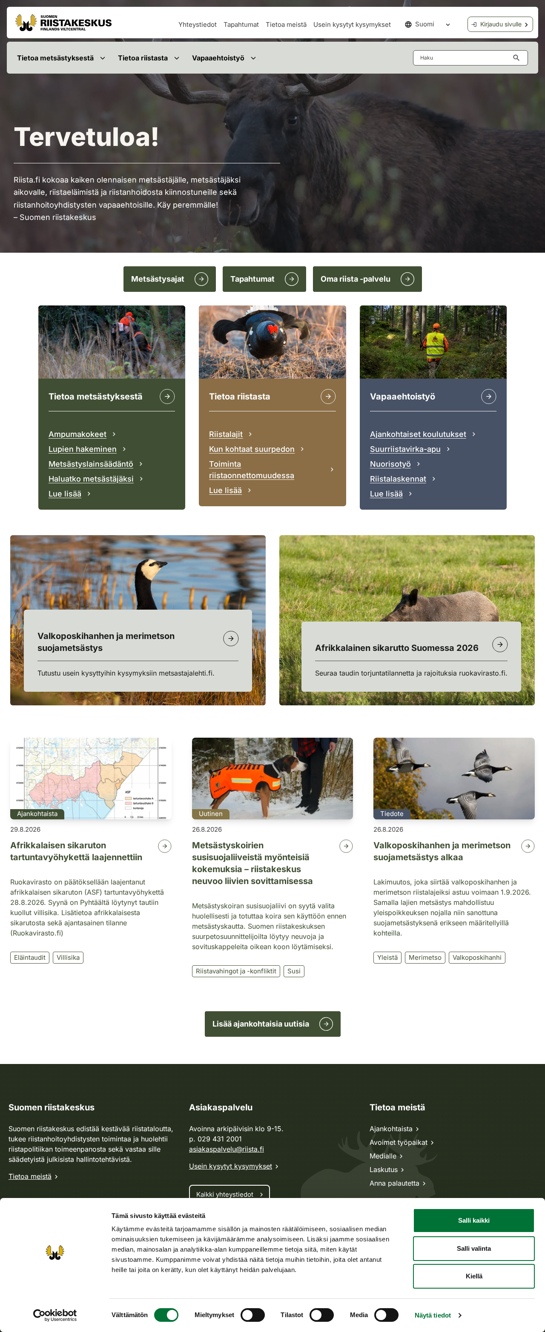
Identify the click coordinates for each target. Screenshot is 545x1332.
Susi (294, 971)
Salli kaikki (474, 1220)
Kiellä (474, 1276)
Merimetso (425, 957)
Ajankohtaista (37, 814)
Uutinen (211, 814)
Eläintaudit (30, 957)
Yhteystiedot (197, 24)
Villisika (68, 957)
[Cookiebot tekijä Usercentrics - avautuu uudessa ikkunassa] (55, 1315)
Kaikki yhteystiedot (224, 1194)
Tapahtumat (241, 24)
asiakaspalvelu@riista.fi (226, 1149)
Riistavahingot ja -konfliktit (236, 971)
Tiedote (392, 814)
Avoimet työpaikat (398, 1142)
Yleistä (387, 957)
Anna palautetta (394, 1183)
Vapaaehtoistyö (218, 58)
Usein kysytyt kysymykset (352, 24)
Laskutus (384, 1169)
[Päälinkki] (488, 396)
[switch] (253, 1315)
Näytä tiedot (433, 1315)
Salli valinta (474, 1248)
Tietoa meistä (286, 24)
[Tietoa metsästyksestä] (167, 396)
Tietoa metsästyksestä (55, 58)
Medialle (383, 1156)
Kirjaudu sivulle (501, 24)
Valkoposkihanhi (477, 957)
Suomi (424, 24)
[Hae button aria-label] (518, 58)
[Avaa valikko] (102, 57)
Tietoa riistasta (143, 58)
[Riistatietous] (328, 396)
